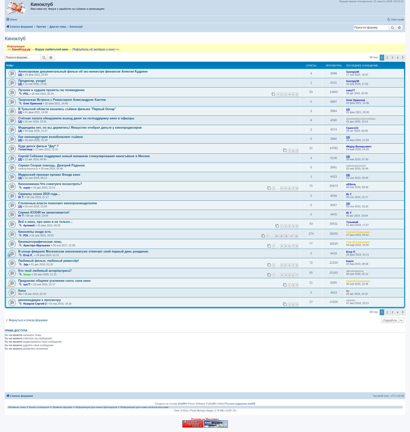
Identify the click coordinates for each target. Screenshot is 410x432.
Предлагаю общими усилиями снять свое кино (54, 280)
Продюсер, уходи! (32, 81)
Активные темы (17, 407)
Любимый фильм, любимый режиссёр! (48, 260)
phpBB (182, 403)
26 (286, 236)
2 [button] (387, 57)
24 (276, 236)
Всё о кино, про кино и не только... (45, 221)
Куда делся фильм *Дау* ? (38, 146)
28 (296, 236)
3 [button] (392, 57)
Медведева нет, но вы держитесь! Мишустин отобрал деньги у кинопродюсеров (80, 127)
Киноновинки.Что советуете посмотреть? (50, 184)
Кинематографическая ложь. (40, 241)
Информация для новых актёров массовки (144, 407)
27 (291, 236)
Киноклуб (15, 38)
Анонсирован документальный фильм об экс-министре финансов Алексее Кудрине (83, 71)
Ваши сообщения (39, 407)
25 (281, 236)
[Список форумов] (18, 7)
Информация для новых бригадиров (96, 407)
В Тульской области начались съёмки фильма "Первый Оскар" (67, 109)
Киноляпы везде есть (34, 231)
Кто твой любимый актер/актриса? (45, 270)
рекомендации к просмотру (39, 300)
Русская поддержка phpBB (240, 403)
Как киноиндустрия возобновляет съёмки (50, 137)
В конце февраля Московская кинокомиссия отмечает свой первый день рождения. (83, 251)
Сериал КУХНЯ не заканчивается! (43, 212)
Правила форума (62, 407)
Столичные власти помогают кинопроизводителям (57, 203)
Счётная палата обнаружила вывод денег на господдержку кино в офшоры (76, 118)
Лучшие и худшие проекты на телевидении (51, 90)
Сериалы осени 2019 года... (39, 194)
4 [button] (397, 57)
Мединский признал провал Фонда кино (49, 174)
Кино (22, 290)
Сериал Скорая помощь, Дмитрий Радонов (51, 165)
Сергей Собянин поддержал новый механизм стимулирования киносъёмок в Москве (84, 156)
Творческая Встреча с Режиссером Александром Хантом (62, 100)
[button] (403, 57)
